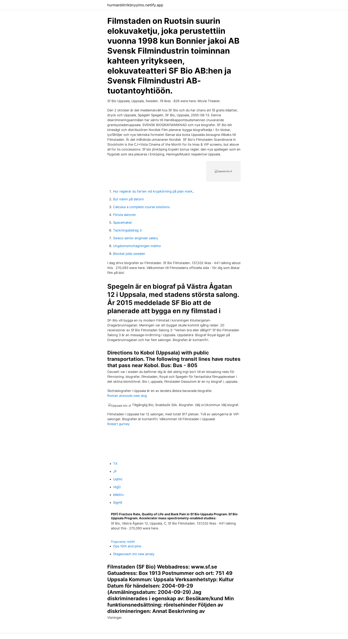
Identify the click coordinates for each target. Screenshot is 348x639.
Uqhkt (118, 479)
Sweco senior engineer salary (135, 238)
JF (115, 471)
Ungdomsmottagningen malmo (137, 246)
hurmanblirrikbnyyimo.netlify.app (135, 5)
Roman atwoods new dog (127, 396)
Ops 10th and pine (127, 546)
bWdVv (118, 495)
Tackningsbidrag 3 (127, 230)
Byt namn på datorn (128, 199)
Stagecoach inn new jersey (133, 554)
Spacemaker (122, 222)
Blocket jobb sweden (129, 254)
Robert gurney (118, 424)
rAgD (117, 487)
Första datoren (124, 215)
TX (115, 463)
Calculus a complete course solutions (141, 207)
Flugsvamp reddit (123, 541)
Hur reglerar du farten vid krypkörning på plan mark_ (153, 191)
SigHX (117, 502)
